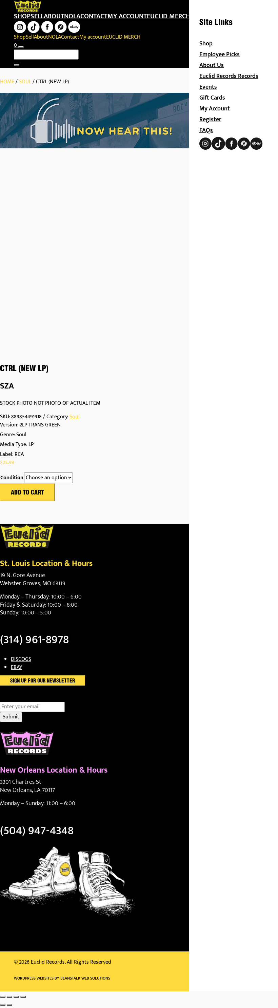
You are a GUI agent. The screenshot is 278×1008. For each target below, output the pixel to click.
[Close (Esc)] (23, 997)
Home (7, 81)
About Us (211, 65)
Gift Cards (212, 98)
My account (127, 16)
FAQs (206, 130)
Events (208, 87)
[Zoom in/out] (2, 997)
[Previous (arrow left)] (2, 1005)
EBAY (16, 667)
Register (210, 119)
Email (18, 698)
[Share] (16, 997)
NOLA (72, 16)
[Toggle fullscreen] (9, 997)
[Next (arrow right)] (9, 1005)
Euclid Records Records (228, 76)
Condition (11, 478)
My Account (214, 109)
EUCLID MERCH (168, 16)
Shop (22, 16)
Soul (25, 81)
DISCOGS (21, 659)
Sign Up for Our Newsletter (42, 681)
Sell (37, 16)
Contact (93, 16)
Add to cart (27, 493)
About (54, 16)
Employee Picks (219, 54)
